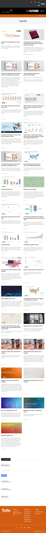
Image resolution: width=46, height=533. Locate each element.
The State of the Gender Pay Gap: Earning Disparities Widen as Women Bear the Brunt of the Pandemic (11, 327)
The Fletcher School (27, 511)
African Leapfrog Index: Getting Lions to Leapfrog (33, 352)
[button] (40, 16)
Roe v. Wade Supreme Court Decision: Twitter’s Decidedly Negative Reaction (32, 164)
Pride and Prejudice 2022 (6, 189)
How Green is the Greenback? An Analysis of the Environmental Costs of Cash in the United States (34, 218)
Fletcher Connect (27, 517)
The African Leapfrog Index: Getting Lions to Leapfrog (11, 352)
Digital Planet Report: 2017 (7, 435)
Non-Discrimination (37, 531)
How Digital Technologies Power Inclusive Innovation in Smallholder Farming (10, 164)
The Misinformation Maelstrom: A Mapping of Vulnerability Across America (33, 299)
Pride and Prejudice (5, 244)
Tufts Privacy (37, 513)
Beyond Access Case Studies (30, 189)
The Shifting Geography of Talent (31, 244)
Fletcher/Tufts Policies (39, 511)
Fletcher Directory (27, 515)
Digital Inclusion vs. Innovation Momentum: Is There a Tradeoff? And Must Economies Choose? (34, 107)
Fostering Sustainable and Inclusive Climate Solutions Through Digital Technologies (11, 74)
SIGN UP (4, 475)
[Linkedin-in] (39, 2)
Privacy (43, 531)
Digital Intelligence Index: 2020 (8, 298)
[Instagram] (35, 2)
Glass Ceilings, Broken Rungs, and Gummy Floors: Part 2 (10, 106)
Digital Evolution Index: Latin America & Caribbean (10, 381)
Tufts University (27, 513)
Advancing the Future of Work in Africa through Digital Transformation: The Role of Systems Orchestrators (33, 43)
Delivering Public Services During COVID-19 (33, 326)
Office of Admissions (27, 521)
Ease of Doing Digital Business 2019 (9, 410)
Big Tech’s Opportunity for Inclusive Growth (33, 269)
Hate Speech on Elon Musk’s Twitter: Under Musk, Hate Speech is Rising (11, 135)
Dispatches (8, 464)
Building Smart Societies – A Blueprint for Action (33, 411)
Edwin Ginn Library (27, 519)
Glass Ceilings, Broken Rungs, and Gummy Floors (10, 217)
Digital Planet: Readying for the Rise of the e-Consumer (33, 381)
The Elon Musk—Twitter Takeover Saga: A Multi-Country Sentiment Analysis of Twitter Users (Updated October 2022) (33, 136)
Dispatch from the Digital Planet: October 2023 (10, 42)
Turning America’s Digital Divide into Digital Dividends (11, 270)
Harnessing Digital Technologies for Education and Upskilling (32, 74)
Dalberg (32, 54)
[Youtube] (39, 5)
